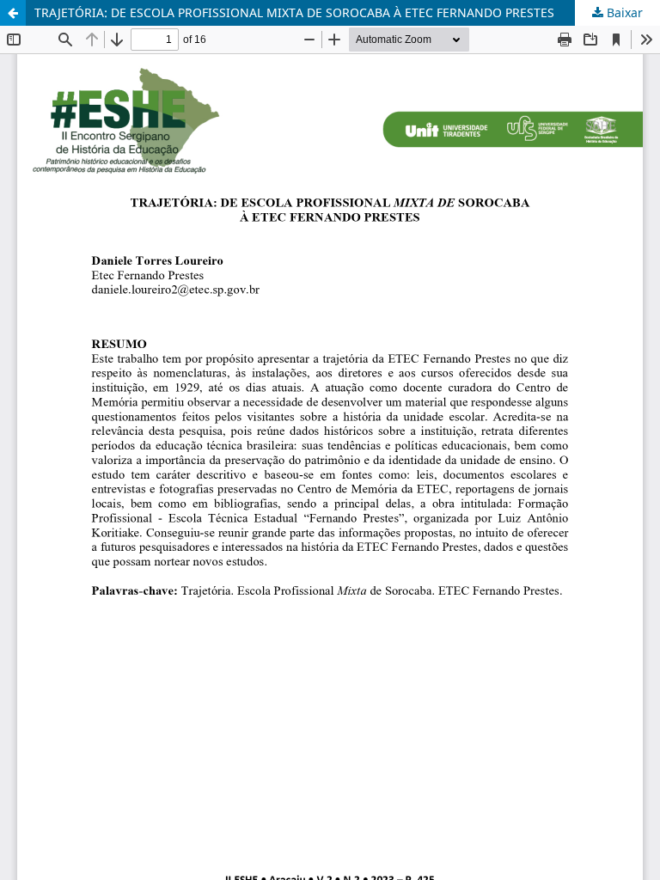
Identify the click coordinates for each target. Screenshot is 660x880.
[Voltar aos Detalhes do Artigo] (13, 13)
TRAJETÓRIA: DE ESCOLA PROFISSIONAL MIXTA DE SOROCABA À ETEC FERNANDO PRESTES (294, 12)
